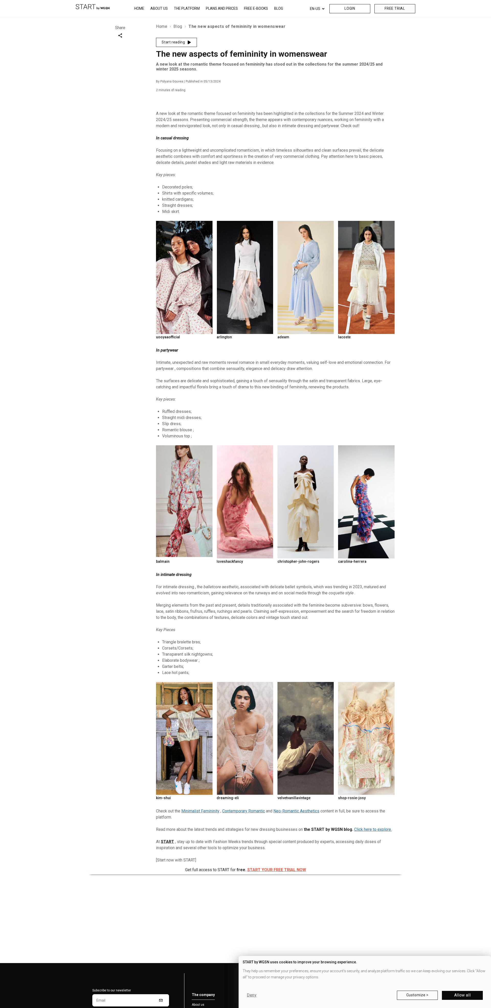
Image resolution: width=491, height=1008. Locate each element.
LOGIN (349, 8)
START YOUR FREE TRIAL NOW (276, 869)
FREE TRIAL (395, 8)
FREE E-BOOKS (256, 8)
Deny (251, 995)
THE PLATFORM (187, 8)
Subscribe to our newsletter (111, 990)
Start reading (173, 42)
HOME (139, 8)
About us (198, 1004)
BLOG (278, 8)
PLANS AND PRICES (222, 8)
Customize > (417, 995)
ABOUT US (159, 8)
